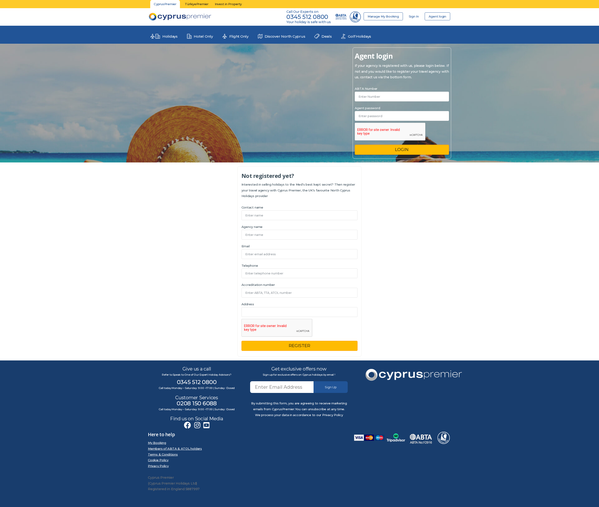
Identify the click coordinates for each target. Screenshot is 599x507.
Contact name (252, 207)
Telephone (249, 265)
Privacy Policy (158, 466)
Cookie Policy (158, 460)
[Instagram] (197, 425)
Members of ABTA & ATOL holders (175, 448)
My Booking (157, 443)
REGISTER (299, 345)
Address (247, 304)
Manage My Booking (383, 16)
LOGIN (402, 149)
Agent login (437, 16)
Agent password (367, 108)
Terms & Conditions (163, 454)
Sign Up (331, 387)
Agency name (252, 227)
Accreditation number (258, 285)
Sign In (414, 16)
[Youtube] (206, 425)
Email (245, 246)
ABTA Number (366, 88)
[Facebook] (187, 425)
